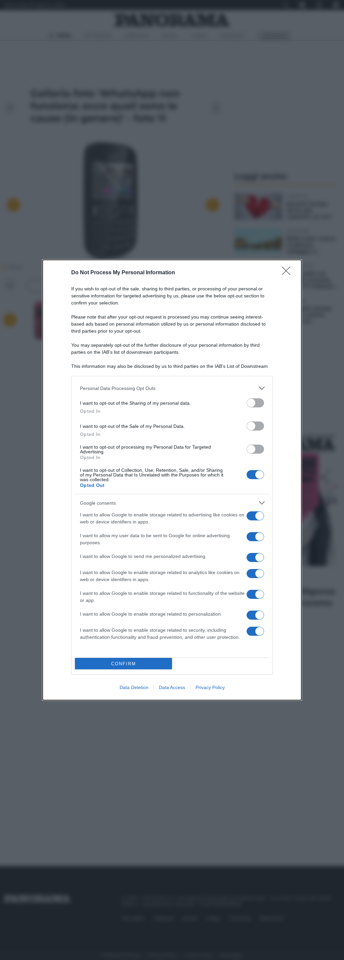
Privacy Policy (210, 687)
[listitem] (172, 388)
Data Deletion (134, 687)
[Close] (288, 273)
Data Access (172, 687)
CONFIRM (123, 663)
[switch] (255, 402)
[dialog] (172, 480)
